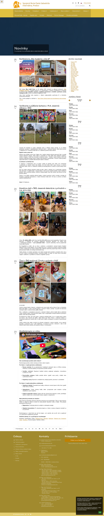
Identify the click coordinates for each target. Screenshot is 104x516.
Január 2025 (74, 85)
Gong (41, 418)
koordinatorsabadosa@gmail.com (49, 455)
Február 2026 (74, 69)
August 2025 (74, 76)
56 (46, 428)
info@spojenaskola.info (46, 443)
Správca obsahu (19, 439)
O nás (16, 456)
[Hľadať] (90, 5)
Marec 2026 (73, 68)
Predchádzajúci (19, 428)
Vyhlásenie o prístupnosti (21, 444)
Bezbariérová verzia (19, 514)
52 (32, 428)
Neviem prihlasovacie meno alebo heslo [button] (77, 443)
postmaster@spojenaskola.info (48, 445)
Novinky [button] (27, 11)
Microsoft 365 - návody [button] (21, 15)
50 (25, 428)
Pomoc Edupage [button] (59, 15)
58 (53, 428)
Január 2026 (74, 70)
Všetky (72, 91)
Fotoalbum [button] (36, 11)
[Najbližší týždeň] (90, 100)
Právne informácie (19, 446)
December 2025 (74, 71)
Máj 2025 (73, 80)
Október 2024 (74, 88)
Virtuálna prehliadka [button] (71, 15)
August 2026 (74, 62)
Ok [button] (100, 512)
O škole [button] (43, 11)
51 (29, 428)
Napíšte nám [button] (33, 15)
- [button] (76, 3)
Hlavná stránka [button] (19, 11)
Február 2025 (74, 83)
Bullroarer (51, 418)
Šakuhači (45, 418)
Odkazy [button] (85, 11)
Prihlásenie (87, 3)
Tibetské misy (57, 418)
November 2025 (74, 73)
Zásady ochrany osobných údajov (23, 449)
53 (36, 428)
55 (42, 428)
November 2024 (74, 87)
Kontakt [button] (42, 15)
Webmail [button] (49, 15)
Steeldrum (25, 419)
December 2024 (74, 86)
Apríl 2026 (73, 66)
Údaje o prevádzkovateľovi (21, 451)
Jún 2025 (73, 79)
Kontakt (17, 458)
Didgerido (37, 418)
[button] (78, 3)
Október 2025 (74, 74)
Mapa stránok (18, 453)
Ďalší (60, 428)
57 (49, 428)
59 (56, 428)
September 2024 (74, 90)
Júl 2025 (73, 77)
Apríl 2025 (73, 81)
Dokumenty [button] (75, 11)
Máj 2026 (73, 65)
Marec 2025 (73, 82)
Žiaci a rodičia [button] (64, 11)
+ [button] (73, 3)
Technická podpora (19, 442)
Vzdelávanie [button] (53, 11)
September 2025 (74, 75)
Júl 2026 (73, 63)
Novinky (17, 460)
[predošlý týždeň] (69, 100)
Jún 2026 (73, 64)
